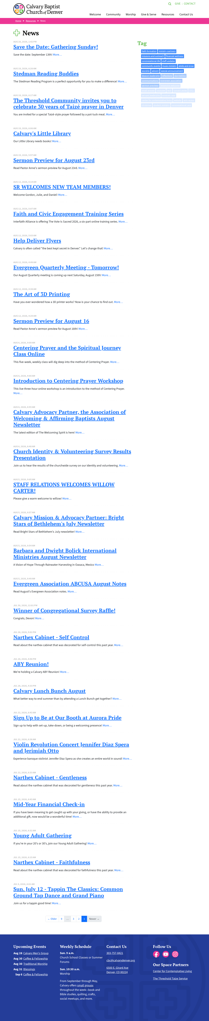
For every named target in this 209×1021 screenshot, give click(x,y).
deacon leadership (151, 75)
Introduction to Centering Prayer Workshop (68, 380)
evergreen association (171, 80)
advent (155, 71)
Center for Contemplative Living (172, 971)
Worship (131, 14)
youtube (161, 90)
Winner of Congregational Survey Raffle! (64, 610)
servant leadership (151, 95)
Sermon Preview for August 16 (51, 320)
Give (177, 4)
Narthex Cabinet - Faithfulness (51, 862)
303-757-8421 (114, 953)
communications (150, 80)
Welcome (95, 14)
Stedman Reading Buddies (46, 73)
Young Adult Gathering (42, 835)
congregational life (151, 61)
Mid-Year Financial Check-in (49, 804)
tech (169, 90)
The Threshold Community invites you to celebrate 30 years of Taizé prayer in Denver (68, 103)
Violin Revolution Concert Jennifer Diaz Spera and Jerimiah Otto (71, 747)
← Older (52, 919)
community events (151, 66)
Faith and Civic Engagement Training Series (68, 213)
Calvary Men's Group (35, 953)
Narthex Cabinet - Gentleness (50, 777)
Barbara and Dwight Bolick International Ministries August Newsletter (65, 553)
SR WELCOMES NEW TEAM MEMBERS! (62, 186)
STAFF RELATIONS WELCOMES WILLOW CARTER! (64, 487)
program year (168, 95)
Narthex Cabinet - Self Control (51, 637)
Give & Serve (148, 14)
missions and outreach (153, 56)
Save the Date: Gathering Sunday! (55, 46)
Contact (190, 4)
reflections (167, 75)
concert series (180, 90)
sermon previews (150, 85)
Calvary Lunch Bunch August (49, 690)
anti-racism (189, 100)
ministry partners (167, 51)
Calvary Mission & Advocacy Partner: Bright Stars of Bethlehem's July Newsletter (68, 520)
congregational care (181, 105)
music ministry (169, 66)
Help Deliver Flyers (37, 240)
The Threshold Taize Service (170, 979)
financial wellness (174, 56)
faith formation (149, 51)
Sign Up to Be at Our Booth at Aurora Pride (67, 717)
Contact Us (186, 14)
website (177, 100)
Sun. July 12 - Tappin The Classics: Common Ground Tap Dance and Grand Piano (68, 892)
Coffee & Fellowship (35, 959)
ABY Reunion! (31, 664)
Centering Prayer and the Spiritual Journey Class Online (67, 350)
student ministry (161, 105)
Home (18, 21)
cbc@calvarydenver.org (120, 960)
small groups (148, 90)
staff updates (168, 61)
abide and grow (186, 66)
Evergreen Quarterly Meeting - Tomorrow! (66, 267)
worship (146, 71)
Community (113, 14)
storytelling (180, 75)
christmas (146, 105)
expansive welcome (170, 85)
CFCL (191, 90)
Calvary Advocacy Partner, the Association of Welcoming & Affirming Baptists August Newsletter (69, 418)
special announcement (172, 71)
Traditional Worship (35, 964)
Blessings (29, 969)
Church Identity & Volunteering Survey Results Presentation (72, 454)
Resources (167, 14)
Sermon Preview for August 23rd (54, 160)
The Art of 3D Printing (41, 294)
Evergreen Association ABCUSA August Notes (69, 583)
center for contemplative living (157, 100)
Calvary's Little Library (42, 133)
